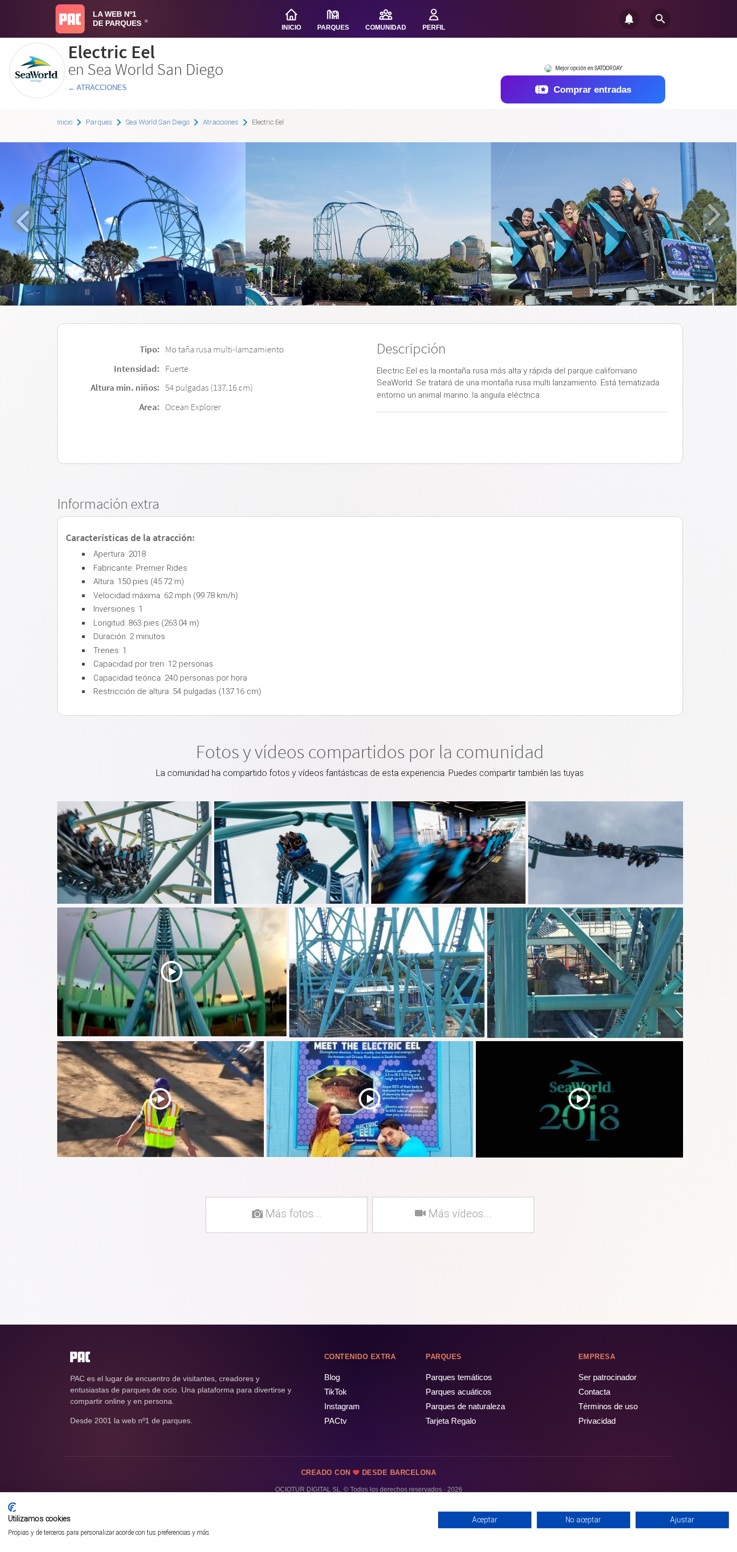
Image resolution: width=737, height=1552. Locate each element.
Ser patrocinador (607, 1377)
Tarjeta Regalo (451, 1420)
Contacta (594, 1391)
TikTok (335, 1391)
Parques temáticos (459, 1377)
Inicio (64, 122)
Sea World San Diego (157, 122)
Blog (332, 1377)
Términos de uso (608, 1406)
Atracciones (220, 122)
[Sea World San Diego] (37, 94)
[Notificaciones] (629, 19)
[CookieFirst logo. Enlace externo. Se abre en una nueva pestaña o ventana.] (12, 1507)
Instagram (342, 1406)
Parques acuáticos (459, 1391)
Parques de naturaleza (465, 1406)
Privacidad (597, 1420)
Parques (99, 122)
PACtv (335, 1420)
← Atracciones (97, 88)
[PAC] (70, 18)
